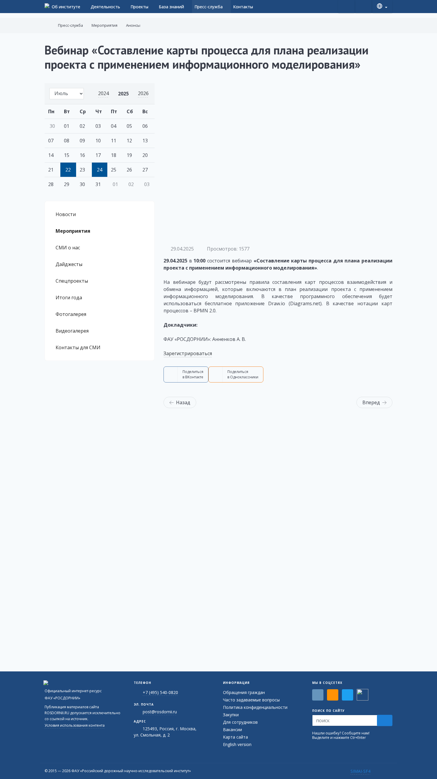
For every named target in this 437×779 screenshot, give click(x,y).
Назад (183, 402)
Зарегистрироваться (188, 353)
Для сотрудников (240, 722)
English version (237, 744)
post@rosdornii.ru (160, 712)
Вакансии (232, 729)
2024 (103, 93)
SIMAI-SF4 (360, 771)
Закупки (231, 714)
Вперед (371, 402)
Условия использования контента (75, 725)
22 (68, 169)
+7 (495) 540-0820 (160, 692)
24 (99, 169)
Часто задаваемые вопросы (251, 700)
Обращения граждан (244, 692)
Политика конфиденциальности (255, 707)
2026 (143, 93)
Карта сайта (235, 737)
